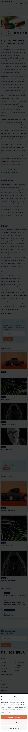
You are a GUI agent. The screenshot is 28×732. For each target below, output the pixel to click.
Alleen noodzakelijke (14, 723)
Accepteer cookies (14, 717)
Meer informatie (14, 728)
